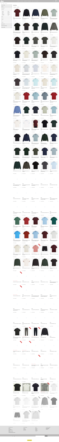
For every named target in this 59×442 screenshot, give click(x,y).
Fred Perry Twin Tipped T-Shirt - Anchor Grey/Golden (26, 32)
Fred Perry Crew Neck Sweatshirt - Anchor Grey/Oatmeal (35, 268)
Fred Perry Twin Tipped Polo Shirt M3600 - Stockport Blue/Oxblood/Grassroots (35, 143)
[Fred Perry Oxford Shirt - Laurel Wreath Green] (45, 401)
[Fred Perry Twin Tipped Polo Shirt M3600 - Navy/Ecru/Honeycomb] (54, 401)
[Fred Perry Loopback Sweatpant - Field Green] (26, 332)
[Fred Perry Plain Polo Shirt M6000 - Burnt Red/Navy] (26, 221)
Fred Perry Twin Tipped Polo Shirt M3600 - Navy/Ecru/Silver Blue (17, 60)
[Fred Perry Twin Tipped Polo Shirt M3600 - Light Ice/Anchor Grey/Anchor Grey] (26, 82)
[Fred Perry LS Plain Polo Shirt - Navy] (17, 359)
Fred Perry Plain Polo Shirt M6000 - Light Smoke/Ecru (53, 171)
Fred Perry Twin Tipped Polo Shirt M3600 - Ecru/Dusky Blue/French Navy (53, 74)
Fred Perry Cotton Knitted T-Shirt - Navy (35, 115)
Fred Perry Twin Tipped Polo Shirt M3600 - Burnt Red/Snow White (26, 101)
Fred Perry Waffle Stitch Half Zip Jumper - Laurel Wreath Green (35, 185)
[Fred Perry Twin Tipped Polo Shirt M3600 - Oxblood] (17, 13)
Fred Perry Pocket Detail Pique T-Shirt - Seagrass (16, 407)
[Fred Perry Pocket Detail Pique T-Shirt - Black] (17, 137)
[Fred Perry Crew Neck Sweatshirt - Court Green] (17, 262)
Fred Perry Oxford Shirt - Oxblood (34, 420)
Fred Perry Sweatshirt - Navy (43, 337)
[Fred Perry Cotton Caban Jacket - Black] (17, 193)
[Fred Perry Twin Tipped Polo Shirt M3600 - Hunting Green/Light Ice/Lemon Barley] (35, 151)
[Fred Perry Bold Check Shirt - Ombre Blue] (45, 387)
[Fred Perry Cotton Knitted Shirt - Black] (17, 290)
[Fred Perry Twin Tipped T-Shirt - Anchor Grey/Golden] (26, 26)
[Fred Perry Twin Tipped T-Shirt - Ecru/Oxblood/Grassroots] (17, 124)
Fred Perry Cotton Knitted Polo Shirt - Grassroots (25, 115)
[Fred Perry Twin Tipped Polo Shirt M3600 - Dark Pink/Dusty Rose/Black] (26, 415)
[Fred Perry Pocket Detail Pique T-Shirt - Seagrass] (17, 401)
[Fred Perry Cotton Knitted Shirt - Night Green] (26, 40)
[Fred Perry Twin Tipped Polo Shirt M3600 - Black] (45, 124)
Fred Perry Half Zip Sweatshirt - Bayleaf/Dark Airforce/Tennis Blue (17, 212)
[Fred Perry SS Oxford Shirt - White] (45, 318)
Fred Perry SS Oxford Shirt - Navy (53, 323)
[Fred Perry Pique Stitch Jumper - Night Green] (45, 26)
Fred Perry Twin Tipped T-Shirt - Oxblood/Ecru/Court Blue (34, 226)
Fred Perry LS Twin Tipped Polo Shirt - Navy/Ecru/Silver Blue (25, 18)
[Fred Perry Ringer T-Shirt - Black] (17, 387)
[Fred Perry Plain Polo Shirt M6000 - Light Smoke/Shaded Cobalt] (45, 304)
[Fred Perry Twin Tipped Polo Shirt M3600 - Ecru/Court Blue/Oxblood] (17, 248)
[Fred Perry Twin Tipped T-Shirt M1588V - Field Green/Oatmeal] (45, 40)
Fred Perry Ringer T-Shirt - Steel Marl (53, 351)
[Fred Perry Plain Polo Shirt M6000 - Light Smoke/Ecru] (54, 165)
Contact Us (47, 429)
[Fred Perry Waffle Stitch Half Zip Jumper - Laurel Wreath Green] (35, 179)
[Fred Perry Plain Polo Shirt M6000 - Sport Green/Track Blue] (54, 221)
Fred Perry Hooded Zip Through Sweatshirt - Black (26, 296)
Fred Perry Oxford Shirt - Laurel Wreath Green (44, 407)
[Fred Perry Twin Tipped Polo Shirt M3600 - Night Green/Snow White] (17, 332)
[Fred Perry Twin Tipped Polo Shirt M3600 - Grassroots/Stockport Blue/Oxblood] (26, 151)
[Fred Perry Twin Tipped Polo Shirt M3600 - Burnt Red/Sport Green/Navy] (26, 235)
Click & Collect (10, 429)
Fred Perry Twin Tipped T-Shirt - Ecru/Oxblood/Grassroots (16, 129)
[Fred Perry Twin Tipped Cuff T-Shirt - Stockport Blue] (54, 110)
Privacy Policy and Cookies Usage (12, 432)
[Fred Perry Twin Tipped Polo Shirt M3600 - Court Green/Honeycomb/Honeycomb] (35, 290)
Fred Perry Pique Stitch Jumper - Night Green (44, 32)
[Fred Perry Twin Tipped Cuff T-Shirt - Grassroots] (54, 124)
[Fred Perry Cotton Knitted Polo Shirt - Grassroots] (26, 110)
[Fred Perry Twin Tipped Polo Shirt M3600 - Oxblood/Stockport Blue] (35, 124)
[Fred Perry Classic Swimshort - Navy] (17, 415)
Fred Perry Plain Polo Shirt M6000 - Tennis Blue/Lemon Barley (53, 143)
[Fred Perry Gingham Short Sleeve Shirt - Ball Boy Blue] (45, 96)
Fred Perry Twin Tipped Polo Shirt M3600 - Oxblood (17, 18)
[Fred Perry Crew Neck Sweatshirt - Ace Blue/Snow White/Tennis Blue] (17, 110)
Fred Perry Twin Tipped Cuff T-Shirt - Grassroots (53, 129)
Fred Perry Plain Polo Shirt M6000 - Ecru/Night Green (16, 74)
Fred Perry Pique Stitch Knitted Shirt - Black (45, 212)
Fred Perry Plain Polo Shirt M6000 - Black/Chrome (44, 379)
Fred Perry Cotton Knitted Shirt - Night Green (25, 46)
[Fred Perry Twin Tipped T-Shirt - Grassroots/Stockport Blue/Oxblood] (17, 151)
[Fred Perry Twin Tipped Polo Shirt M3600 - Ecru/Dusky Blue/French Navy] (54, 68)
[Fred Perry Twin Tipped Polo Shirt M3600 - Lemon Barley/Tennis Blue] (54, 387)
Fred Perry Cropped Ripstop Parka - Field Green (53, 32)
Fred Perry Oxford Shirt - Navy (52, 337)
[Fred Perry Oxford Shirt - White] (45, 346)
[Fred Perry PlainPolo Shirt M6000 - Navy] (35, 373)
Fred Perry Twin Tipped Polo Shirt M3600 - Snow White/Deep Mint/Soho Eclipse (26, 129)
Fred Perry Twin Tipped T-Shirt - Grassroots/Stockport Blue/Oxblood (16, 157)
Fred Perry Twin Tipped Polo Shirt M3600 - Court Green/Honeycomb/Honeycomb (35, 296)
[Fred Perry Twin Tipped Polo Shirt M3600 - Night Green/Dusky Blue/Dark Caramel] (17, 26)
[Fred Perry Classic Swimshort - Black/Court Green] (45, 248)
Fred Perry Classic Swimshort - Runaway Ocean (26, 323)
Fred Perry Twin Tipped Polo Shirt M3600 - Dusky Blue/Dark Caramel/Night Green (26, 74)
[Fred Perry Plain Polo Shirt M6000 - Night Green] (26, 346)
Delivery (9, 428)
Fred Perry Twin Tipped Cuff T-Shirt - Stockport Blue (53, 115)
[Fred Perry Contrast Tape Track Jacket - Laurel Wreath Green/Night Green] (45, 290)
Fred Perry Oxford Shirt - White (43, 351)
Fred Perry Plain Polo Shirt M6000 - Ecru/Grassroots (44, 88)
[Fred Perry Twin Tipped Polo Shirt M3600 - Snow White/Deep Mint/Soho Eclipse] (26, 124)
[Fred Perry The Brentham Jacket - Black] (26, 304)
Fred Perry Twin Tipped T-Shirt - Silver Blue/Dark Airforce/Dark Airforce (34, 60)
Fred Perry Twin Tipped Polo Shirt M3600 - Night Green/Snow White (17, 337)
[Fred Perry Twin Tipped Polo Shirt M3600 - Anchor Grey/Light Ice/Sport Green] (17, 82)
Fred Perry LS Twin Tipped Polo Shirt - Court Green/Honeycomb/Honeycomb (54, 282)
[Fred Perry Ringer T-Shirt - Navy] (54, 373)
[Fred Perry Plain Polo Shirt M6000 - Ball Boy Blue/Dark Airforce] (35, 82)
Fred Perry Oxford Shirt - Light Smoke (34, 351)
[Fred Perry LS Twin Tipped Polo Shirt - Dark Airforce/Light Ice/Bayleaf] (45, 193)
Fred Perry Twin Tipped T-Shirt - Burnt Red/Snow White (53, 101)
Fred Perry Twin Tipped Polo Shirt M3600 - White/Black (44, 365)
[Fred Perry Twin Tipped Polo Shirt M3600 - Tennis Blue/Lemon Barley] (45, 151)
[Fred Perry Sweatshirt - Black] (26, 373)
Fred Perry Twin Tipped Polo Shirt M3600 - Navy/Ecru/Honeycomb (53, 407)
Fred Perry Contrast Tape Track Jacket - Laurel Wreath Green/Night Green (44, 296)
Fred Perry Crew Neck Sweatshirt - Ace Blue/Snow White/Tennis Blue (16, 115)
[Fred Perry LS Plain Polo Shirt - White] (26, 359)
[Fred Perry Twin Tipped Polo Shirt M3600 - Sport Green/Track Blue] (17, 221)
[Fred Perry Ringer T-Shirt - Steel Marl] (54, 346)
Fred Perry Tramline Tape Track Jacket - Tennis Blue (26, 143)
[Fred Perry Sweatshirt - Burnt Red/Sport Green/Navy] (35, 193)
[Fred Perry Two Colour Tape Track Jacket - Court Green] (35, 276)
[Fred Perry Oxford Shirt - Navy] (54, 332)
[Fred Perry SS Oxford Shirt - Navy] (54, 318)
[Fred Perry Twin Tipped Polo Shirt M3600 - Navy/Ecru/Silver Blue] (17, 54)
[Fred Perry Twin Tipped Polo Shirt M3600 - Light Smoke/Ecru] (26, 179)
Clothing (36, 429)
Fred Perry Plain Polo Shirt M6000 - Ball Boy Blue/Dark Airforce (35, 88)
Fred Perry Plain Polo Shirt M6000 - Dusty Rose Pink (17, 351)
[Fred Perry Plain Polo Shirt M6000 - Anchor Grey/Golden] (54, 54)
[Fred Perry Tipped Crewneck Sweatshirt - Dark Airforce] (35, 13)
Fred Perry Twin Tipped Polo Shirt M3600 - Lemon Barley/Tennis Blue (53, 393)
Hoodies (3, 11)
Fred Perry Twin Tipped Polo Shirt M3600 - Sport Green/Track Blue (17, 226)
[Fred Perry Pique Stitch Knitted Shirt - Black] (45, 207)
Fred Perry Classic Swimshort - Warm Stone (17, 323)
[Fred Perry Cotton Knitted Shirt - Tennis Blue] (17, 276)
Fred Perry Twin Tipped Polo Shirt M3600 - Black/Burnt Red (35, 171)
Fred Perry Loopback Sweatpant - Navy (35, 337)
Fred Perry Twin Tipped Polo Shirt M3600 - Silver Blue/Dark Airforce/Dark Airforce (53, 18)
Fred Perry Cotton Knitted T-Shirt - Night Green (35, 32)
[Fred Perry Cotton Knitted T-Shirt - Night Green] (35, 26)
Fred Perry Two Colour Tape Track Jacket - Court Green (35, 282)
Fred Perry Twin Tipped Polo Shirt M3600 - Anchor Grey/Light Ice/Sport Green (17, 88)
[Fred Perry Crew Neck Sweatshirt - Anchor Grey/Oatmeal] (35, 262)
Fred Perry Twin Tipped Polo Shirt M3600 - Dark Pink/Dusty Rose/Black (26, 420)
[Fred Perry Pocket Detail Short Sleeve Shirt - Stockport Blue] (35, 96)
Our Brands (24, 429)
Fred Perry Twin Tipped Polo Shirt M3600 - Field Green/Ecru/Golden (35, 46)
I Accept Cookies (29, 440)
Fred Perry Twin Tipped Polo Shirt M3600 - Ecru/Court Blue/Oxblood (17, 254)
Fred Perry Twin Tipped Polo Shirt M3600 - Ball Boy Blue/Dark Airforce (53, 88)
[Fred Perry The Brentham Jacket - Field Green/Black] (26, 165)
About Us (24, 428)
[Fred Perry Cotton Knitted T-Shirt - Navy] (35, 110)
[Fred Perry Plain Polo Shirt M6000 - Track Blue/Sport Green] (45, 221)
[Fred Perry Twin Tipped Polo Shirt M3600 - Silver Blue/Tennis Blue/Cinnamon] (35, 401)
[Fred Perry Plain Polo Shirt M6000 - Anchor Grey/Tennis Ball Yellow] (45, 165)
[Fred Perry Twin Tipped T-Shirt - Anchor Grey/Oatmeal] (54, 262)
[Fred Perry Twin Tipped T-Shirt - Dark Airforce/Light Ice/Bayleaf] (35, 207)
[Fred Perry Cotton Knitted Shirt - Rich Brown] (17, 40)
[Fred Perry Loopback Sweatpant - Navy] (35, 332)
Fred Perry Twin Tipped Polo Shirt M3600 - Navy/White (35, 393)
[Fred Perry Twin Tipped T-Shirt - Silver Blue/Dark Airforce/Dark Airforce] (35, 54)
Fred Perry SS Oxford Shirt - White (44, 323)
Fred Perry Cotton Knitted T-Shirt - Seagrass (45, 115)
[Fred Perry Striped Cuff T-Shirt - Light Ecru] (26, 262)
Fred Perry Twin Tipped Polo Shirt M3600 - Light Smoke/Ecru (26, 185)
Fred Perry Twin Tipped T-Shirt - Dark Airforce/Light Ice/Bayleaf (34, 212)
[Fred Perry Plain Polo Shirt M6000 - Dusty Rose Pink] (17, 346)
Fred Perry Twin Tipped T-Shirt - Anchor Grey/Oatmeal (53, 268)
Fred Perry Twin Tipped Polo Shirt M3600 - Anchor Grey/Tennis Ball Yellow (17, 185)
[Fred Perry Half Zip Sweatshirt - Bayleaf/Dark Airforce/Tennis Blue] (17, 207)
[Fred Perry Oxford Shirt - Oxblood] (35, 415)
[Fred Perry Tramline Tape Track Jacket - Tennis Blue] (26, 137)
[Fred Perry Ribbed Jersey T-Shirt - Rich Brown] (45, 54)
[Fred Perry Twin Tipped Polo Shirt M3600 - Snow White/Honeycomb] (26, 401)
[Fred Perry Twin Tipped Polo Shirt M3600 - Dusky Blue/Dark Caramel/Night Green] (26, 68)
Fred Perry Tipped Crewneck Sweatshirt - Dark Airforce (35, 18)
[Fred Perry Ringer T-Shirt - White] (26, 387)
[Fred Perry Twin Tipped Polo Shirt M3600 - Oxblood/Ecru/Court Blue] (45, 235)
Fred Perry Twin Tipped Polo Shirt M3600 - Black (44, 129)
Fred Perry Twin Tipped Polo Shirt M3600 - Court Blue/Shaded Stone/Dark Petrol (17, 240)
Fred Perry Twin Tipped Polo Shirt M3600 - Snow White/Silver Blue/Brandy (53, 46)
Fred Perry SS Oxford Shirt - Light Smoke (35, 323)
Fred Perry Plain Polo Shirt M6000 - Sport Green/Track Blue (53, 226)
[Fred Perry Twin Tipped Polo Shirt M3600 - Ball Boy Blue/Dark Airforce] (54, 82)
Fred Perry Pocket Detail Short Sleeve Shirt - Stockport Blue (35, 101)
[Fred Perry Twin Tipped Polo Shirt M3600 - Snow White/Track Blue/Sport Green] (54, 235)
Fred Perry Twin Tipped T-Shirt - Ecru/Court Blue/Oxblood (26, 254)
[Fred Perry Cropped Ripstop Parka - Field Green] (54, 26)
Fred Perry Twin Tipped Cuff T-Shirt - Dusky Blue (35, 74)
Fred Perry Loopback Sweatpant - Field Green (25, 337)
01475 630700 (47, 428)
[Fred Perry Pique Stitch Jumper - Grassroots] (17, 165)
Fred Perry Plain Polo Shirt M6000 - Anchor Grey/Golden (54, 60)
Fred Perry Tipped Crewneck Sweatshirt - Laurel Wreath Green (44, 18)
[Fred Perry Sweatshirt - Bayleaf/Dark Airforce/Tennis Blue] (26, 193)
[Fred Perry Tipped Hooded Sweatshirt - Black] (17, 373)
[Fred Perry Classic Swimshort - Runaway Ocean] (26, 318)
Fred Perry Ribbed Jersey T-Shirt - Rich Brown (44, 60)
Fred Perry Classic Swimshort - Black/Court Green (45, 254)
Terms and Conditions (11, 431)
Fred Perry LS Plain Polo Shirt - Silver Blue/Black (53, 296)
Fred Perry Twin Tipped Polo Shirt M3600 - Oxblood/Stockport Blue (35, 129)
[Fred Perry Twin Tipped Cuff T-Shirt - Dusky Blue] (35, 68)
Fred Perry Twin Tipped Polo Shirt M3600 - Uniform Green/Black (35, 365)
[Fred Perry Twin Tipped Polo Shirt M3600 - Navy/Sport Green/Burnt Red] (54, 193)
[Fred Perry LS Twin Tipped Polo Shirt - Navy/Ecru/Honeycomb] (17, 304)
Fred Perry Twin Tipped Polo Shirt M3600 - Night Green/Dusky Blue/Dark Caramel (17, 32)
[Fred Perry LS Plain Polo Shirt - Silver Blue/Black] (54, 290)
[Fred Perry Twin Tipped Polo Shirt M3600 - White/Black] (45, 359)
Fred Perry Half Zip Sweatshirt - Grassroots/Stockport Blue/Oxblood (44, 143)
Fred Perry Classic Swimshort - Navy (16, 420)
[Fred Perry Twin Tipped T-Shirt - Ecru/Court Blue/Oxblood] (26, 248)
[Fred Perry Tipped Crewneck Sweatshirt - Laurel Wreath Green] (45, 13)
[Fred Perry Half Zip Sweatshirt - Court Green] (45, 262)
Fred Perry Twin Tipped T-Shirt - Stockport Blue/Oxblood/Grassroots (53, 157)
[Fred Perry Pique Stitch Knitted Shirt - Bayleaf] (54, 207)
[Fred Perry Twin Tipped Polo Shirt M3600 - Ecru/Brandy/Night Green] (26, 54)
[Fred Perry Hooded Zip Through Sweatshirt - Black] (26, 290)
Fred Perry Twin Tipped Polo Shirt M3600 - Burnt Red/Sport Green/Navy (26, 240)
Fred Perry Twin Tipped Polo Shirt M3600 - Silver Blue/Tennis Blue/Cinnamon (35, 407)
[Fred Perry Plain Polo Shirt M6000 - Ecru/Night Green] (17, 68)
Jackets (8, 11)
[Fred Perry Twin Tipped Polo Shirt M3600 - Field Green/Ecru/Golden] (35, 40)
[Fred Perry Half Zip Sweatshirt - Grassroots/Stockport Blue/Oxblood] (45, 137)
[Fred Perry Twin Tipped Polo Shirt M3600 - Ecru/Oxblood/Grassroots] (17, 96)
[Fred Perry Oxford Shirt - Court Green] (26, 276)
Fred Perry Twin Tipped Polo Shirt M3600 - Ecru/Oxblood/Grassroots (17, 101)
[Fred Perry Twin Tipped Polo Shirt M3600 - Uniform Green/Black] (35, 359)
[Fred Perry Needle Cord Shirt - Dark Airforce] (26, 207)
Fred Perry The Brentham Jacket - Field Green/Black (25, 171)
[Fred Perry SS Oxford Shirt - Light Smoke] (35, 318)
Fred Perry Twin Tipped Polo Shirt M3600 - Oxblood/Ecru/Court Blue (44, 240)
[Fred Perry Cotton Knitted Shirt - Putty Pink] (35, 248)
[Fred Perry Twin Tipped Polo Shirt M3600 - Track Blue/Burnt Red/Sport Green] (35, 235)
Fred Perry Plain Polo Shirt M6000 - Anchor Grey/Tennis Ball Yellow (45, 171)
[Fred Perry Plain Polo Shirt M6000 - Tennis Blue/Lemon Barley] (54, 137)
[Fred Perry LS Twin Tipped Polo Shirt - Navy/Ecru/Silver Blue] (26, 13)
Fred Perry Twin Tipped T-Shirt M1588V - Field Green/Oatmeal (44, 46)
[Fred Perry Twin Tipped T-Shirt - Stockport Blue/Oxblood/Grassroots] (54, 151)
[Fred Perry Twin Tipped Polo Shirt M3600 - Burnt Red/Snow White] (26, 96)
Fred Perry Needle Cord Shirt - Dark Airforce (26, 212)
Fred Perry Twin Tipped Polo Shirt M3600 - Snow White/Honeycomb (26, 407)
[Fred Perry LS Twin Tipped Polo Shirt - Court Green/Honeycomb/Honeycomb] (54, 276)
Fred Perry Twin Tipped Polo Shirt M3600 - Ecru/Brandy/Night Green (26, 60)
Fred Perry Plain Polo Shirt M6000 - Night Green (26, 351)
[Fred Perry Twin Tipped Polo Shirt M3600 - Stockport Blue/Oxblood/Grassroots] (35, 137)
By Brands (36, 428)
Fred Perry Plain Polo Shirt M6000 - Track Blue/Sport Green (44, 226)
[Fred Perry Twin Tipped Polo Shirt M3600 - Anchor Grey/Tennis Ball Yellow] (17, 179)
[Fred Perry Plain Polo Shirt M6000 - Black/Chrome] (45, 373)
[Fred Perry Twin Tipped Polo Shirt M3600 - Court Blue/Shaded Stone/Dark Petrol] (17, 235)
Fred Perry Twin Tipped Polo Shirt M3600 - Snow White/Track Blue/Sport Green (53, 240)
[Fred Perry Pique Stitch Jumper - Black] (45, 179)
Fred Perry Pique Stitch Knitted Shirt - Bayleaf (53, 212)
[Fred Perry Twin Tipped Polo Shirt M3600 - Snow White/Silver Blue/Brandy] (54, 40)
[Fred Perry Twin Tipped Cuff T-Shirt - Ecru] (45, 68)
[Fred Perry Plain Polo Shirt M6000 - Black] (35, 304)
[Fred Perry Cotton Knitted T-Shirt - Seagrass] (45, 110)
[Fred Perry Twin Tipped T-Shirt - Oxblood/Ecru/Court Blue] (35, 221)
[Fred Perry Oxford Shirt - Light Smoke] (35, 346)
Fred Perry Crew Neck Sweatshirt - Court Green (17, 268)
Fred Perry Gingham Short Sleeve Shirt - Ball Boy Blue (45, 101)
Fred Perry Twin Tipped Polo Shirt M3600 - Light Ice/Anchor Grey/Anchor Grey (26, 88)
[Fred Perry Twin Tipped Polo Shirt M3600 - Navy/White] (35, 387)
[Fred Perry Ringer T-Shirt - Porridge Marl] (54, 304)
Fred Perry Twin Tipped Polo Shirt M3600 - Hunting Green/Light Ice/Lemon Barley (35, 157)
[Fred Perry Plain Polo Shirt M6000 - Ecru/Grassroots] (45, 82)
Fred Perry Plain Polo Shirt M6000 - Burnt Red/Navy (26, 226)
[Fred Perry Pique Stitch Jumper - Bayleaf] (54, 179)
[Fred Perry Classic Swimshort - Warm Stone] (17, 318)
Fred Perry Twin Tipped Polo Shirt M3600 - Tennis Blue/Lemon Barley (44, 157)
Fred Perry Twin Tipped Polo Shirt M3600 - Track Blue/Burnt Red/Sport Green (35, 240)
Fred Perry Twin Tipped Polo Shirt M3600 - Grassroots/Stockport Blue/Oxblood (26, 157)
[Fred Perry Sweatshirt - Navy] (45, 332)
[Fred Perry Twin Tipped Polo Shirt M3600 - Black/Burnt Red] (35, 165)
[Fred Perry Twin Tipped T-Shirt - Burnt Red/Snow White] (54, 96)
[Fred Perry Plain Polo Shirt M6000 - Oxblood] (54, 248)
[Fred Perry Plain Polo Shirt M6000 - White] (54, 359)
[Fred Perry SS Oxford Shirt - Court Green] (45, 276)
